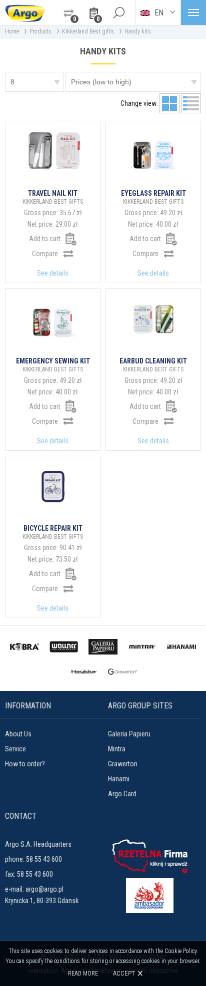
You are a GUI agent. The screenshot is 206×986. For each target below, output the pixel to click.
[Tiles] (170, 103)
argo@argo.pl (45, 889)
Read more (83, 973)
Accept (124, 973)
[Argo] (25, 12)
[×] (118, 12)
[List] (191, 103)
